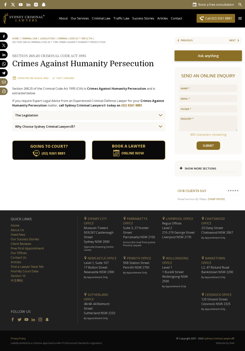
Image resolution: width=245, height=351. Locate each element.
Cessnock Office (218, 295)
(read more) (216, 199)
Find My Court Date (24, 271)
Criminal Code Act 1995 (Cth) (74, 38)
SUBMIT (208, 146)
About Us (17, 230)
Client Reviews (21, 244)
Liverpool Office (179, 219)
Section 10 (18, 276)
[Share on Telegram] (4, 73)
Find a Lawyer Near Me (27, 267)
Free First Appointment (27, 248)
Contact (176, 18)
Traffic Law (121, 18)
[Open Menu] (240, 18)
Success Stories (143, 18)
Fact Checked (65, 78)
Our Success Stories (25, 239)
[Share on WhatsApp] (4, 64)
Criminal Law (101, 18)
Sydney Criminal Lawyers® (219, 338)
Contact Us (18, 257)
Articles (162, 18)
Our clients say (192, 191)
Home (15, 38)
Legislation (47, 38)
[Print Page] (4, 91)
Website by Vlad (225, 343)
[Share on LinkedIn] (4, 54)
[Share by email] (4, 82)
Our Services (80, 18)
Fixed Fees (18, 234)
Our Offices (19, 253)
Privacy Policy (18, 338)
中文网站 (17, 280)
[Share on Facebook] (4, 36)
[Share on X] (4, 45)
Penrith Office (138, 258)
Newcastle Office (102, 258)
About (63, 18)
